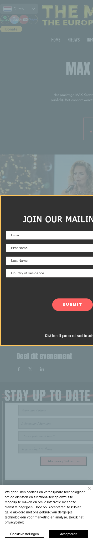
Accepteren (68, 533)
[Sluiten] (86, 491)
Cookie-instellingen (24, 533)
